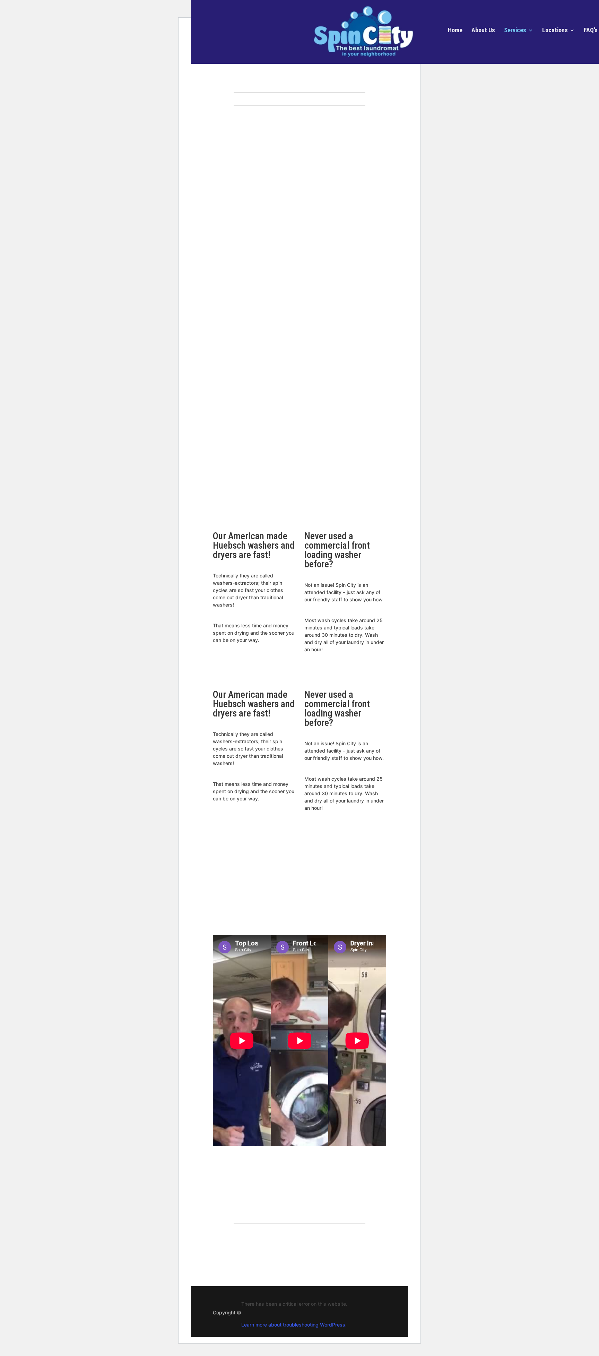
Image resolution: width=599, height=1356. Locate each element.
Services (515, 31)
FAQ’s (591, 31)
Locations (555, 31)
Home (455, 31)
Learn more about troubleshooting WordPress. (294, 1325)
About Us (483, 31)
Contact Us (296, 1250)
